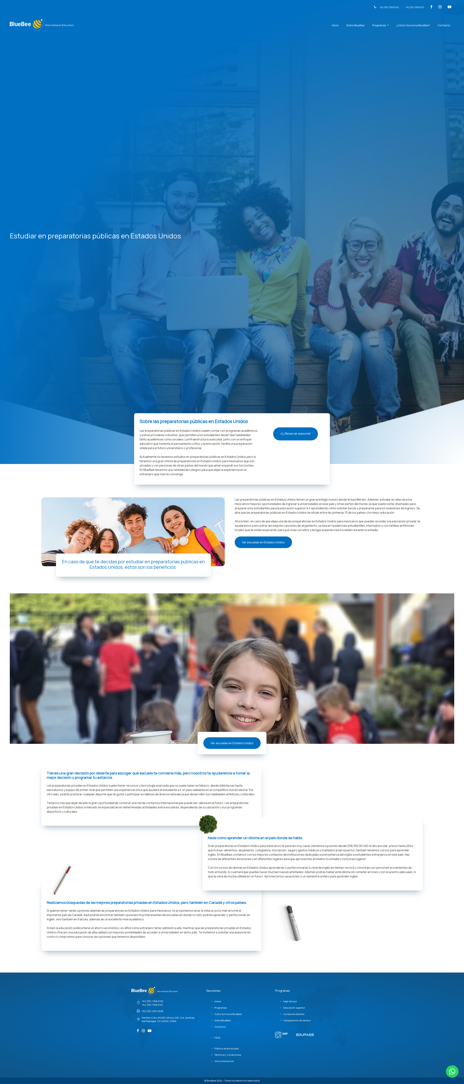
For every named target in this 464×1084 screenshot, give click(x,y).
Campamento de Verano (297, 1020)
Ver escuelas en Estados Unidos (263, 542)
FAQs (217, 1037)
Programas (379, 25)
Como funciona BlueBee (228, 1014)
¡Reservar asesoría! (297, 434)
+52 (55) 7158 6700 (389, 7)
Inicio (335, 25)
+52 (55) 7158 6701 (414, 7)
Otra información (224, 1061)
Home (217, 1001)
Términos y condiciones (227, 1054)
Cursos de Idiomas (293, 1014)
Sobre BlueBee (355, 25)
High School (290, 1001)
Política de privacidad (226, 1048)
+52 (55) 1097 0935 (152, 1011)
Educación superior (294, 1007)
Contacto (444, 25)
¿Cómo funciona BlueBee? (413, 25)
